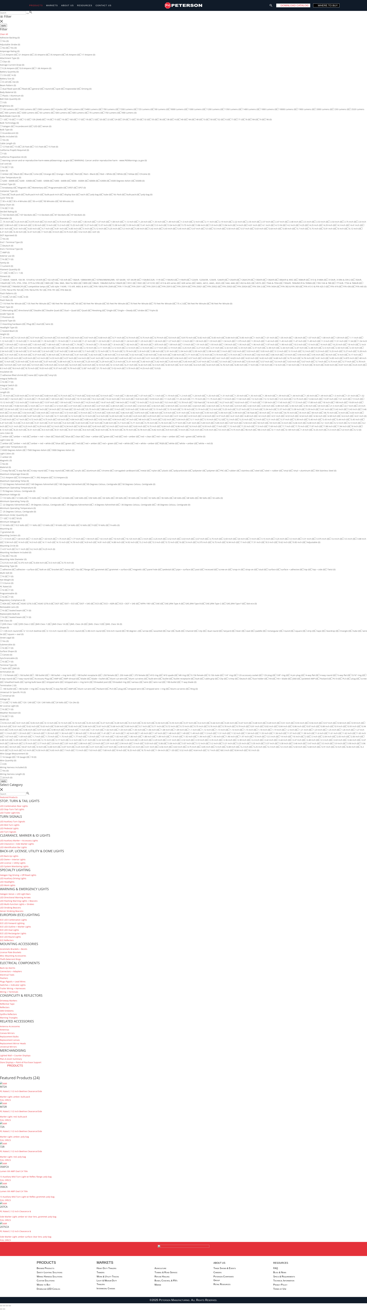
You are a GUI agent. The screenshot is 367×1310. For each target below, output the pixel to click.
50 (212, 119)
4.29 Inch (329, 225)
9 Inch (183, 429)
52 (220, 119)
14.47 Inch (106, 402)
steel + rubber (272, 470)
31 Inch (276, 412)
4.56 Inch (180, 358)
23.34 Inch (10, 409)
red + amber (130, 436)
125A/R (234, 279)
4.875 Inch (350, 358)
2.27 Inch (202, 347)
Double (39, 310)
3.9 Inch (215, 225)
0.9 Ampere (25, 477)
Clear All (4, 34)
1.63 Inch (24, 344)
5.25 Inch (114, 228)
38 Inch (316, 412)
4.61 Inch (19, 228)
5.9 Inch (36, 364)
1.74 (78, 344)
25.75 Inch (92, 409)
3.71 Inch (192, 354)
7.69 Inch (274, 426)
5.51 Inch (41, 423)
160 (72, 119)
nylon (42, 375)
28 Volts (120, 498)
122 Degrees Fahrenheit (15, 484)
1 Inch (75, 221)
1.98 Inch (285, 344)
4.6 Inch (346, 416)
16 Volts (54, 498)
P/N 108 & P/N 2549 (105, 286)
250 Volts (94, 498)
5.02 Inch (168, 419)
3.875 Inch (141, 412)
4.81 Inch (60, 228)
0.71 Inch (118, 337)
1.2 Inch (75, 341)
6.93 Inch (208, 426)
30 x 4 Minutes (21, 201)
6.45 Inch (98, 426)
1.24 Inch (144, 221)
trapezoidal (72, 88)
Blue (28, 174)
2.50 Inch (341, 347)
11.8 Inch (228, 399)
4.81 (95, 232)
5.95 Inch (50, 364)
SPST (82, 187)
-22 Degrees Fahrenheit (15, 504)
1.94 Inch (229, 344)
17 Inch (254, 402)
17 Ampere (88, 54)
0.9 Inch (105, 395)
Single (111, 310)
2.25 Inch (188, 347)
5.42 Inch (155, 228)
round (49, 88)
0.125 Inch (21, 337)
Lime (38, 174)
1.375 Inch (242, 341)
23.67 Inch (40, 409)
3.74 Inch (220, 354)
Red (78, 174)
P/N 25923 (228, 286)
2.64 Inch (198, 405)
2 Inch (198, 221)
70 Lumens (96, 112)
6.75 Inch (153, 426)
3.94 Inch (229, 225)
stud (40, 324)
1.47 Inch (299, 341)
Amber (7, 174)
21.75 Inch (103, 368)
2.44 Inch (286, 347)
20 (102, 119)
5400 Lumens (93, 109)
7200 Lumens (128, 109)
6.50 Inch (171, 364)
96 (269, 119)
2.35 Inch (253, 221)
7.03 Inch (266, 364)
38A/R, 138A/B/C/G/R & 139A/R (108, 283)
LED (36, 126)
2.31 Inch (216, 347)
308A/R (303, 279)
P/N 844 (65, 290)
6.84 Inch (167, 426)
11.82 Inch (242, 399)
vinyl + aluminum (303, 470)
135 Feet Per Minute (37, 303)
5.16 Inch (78, 361)
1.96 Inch (257, 344)
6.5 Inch (157, 364)
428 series (187, 283)
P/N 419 (335, 286)
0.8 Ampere (26, 68)
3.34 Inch (269, 409)
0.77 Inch (78, 395)
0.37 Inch (36, 337)
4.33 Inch (56, 358)
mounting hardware (13, 324)
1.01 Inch (271, 337)
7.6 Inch (279, 364)
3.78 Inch (248, 354)
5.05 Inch (35, 361)
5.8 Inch (9, 364)
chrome (106, 470)
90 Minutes (50, 201)
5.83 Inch (207, 423)
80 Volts (204, 498)
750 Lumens (112, 112)
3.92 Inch (196, 412)
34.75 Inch (290, 412)
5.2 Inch (231, 419)
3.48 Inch (109, 354)
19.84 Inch (20, 405)
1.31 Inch (226, 395)
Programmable (57, 187)
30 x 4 (6, 201)
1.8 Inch (117, 344)
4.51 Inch (152, 358)
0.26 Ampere (9, 68)
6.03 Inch (88, 364)
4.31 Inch (180, 416)
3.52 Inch (84, 232)
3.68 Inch (178, 354)
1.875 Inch (159, 344)
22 (110, 119)
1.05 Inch (285, 337)
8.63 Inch (101, 429)
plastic (166, 470)
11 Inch (169, 399)
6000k (93, 180)
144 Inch (121, 402)
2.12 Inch (118, 347)
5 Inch (87, 228)
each (84, 194)
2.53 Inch (322, 221)
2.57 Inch (34, 351)
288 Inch (106, 409)
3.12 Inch (280, 351)
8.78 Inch (144, 429)
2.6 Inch (47, 351)
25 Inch (78, 409)
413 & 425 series (169, 283)
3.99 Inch (239, 412)
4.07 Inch (34, 416)
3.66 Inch (42, 412)
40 (183, 119)
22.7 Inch (350, 405)
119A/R (183, 279)
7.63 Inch (293, 364)
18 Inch (352, 344)
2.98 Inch (213, 351)
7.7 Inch (287, 426)
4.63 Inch (34, 228)
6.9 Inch (194, 426)
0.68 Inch (104, 337)
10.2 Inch (97, 399)
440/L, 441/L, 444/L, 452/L (210, 283)
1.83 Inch (56, 399)
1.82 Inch (131, 344)
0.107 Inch (35, 395)
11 (19, 119)
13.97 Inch (50, 402)
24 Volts (67, 498)
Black (18, 174)
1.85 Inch (145, 344)
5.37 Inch (286, 419)
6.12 (357, 429)
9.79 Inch (73, 368)
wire (49, 324)
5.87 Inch (235, 423)
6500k (140, 180)
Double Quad (54, 310)
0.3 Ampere (9, 477)
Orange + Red (64, 174)
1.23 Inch (117, 341)
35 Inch (304, 412)
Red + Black (90, 174)
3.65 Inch (164, 354)
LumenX (7, 266)
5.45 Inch (183, 228)
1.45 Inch (285, 341)
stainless (247, 470)
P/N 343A (273, 286)
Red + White (107, 174)
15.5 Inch (170, 402)
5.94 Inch (249, 423)
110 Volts (8, 498)
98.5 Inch (263, 429)
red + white (125, 443)
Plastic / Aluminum (12, 95)
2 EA (5, 75)
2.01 (8, 347)
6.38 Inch (84, 426)
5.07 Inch (49, 361)
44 (191, 119)
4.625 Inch (236, 358)
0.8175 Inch (188, 337)
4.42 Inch (111, 358)
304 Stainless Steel (325, 470)
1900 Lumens (306, 109)
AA (15, 82)
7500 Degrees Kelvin (38, 450)
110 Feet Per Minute (13, 303)
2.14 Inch (132, 347)
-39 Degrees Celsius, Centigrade (47, 504)
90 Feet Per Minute (221, 303)
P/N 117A (124, 286)
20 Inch (322, 405)
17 (80, 119)
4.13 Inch (89, 416)
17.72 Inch (298, 402)
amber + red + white (42, 443)
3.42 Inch (94, 354)
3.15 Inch (294, 351)
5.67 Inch (307, 361)
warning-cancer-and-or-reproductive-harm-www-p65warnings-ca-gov (37, 160)
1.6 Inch (28, 399)
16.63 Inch (240, 402)
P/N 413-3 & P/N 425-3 (315, 286)
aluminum (92, 470)
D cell (6, 82)
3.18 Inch (187, 409)
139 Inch (65, 402)
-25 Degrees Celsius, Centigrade (19, 511)
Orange (48, 174)
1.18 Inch (48, 341)
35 (154, 119)
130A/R (260, 279)
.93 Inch (7, 337)
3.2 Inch (63, 225)
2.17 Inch (160, 347)
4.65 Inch (265, 358)
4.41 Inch (356, 225)
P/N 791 (52, 290)
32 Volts (153, 498)
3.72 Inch (206, 354)
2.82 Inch (253, 405)
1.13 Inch (19, 341)
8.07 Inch (345, 364)
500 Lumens (62, 112)
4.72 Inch (35, 419)
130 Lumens (9, 109)
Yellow (132, 174)
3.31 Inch (10, 354)
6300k (104, 180)
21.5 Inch (336, 405)
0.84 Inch (232, 337)
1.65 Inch (38, 344)
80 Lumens (161, 109)
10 (11, 119)
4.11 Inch (60, 416)
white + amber (188, 443)
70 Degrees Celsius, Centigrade (18, 491)
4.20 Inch (116, 416)
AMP (6, 252)
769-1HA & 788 (325, 283)
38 (169, 119)
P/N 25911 (138, 286)
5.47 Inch (197, 228)
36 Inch (330, 354)
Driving (86, 88)
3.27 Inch (90, 225)
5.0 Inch (346, 429)
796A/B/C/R (18, 286)
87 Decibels (61, 214)
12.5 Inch (285, 399)
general (37, 88)
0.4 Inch (49, 337)
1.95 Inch (243, 344)
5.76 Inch (165, 423)
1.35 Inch (254, 395)
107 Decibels (27, 214)
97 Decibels (78, 214)
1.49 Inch (172, 221)
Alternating (9, 310)
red (117, 436)
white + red (205, 443)
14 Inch (78, 402)
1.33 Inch (158, 221)
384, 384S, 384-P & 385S (67, 283)
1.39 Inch (257, 341)
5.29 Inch (106, 361)
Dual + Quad (71, 310)
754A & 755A (274, 283)
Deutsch (7, 245)
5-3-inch (333, 429)
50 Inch (262, 423)
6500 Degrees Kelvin (122, 180)
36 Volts (166, 498)
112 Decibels (44, 214)
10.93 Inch (155, 399)
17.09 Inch (268, 402)
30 (139, 119)
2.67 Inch (60, 351)
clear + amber (93, 436)
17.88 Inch (313, 402)
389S (87, 283)
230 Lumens (341, 109)
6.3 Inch (56, 426)
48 (198, 119)
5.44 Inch (342, 419)
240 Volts (80, 498)
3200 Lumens (29, 112)
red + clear (147, 436)
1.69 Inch (66, 344)
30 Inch (264, 412)
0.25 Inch (21, 221)
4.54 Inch (305, 416)
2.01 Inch (19, 347)
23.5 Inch (25, 409)
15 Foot (53, 146)
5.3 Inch (127, 228)
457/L (260, 283)
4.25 (303, 225)
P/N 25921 (198, 286)
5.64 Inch (274, 228)
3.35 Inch (24, 354)
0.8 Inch (173, 337)
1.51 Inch (340, 341)
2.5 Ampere (9, 54)
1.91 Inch (201, 344)
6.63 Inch (212, 364)
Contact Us (103, 5)
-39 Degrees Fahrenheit (79, 504)
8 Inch (57, 232)
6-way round (38, 470)
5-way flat (22, 470)
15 (56, 119)
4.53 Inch (291, 416)
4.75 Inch (293, 358)
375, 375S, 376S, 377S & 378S (27, 283)
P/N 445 (361, 286)
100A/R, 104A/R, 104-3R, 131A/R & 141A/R (23, 279)
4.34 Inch (208, 416)
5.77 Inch (348, 361)
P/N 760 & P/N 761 (35, 290)
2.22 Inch (239, 221)
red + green (187, 436)
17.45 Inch (283, 402)
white (201, 436)
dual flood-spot (11, 88)
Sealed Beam (10, 331)
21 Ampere (25, 54)
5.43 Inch (169, 228)
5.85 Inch (221, 423)
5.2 (221, 419)
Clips (6, 61)
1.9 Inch (187, 344)
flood (26, 88)
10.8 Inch (141, 399)
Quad (85, 310)
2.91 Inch (171, 351)
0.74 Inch (132, 337)
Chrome (144, 174)
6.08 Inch (313, 423)
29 (125, 119)
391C (131, 283)
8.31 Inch (34, 429)
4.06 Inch (19, 416)
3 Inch (51, 225)
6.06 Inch (299, 423)
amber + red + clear (42, 436)
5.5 (208, 228)
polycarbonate (182, 470)
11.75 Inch (213, 399)
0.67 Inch (90, 337)
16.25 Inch (338, 344)
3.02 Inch (238, 351)
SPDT (72, 187)
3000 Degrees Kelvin (62, 450)
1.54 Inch (15, 399)
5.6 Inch (279, 361)
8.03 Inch (331, 364)
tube (107, 194)
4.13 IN (280, 225)
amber (7, 436)
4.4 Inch (83, 358)
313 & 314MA (318, 279)
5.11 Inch (196, 419)
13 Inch (312, 344)
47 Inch (131, 419)
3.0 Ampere (60, 477)
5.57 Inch (246, 228)
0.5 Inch (49, 221)
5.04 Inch (182, 419)
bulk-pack (132, 194)
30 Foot (252, 412)
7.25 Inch (247, 426)
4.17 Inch (355, 354)
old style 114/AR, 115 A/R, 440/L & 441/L (71, 286)
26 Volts (107, 498)
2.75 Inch (350, 221)
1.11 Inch (355, 337)
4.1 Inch (267, 225)
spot (59, 88)
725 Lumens (145, 109)
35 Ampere (57, 54)
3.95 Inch (317, 354)
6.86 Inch (181, 426)
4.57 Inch (194, 358)
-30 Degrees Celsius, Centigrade (137, 504)
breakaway (9, 187)
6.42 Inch (144, 364)
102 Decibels (9, 214)
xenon (46, 126)
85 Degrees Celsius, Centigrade (103, 484)
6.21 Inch (130, 364)
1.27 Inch (173, 341)
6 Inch (342, 228)
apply (3, 25)
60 (78, 303)
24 (117, 119)
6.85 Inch (240, 364)
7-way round (56, 470)
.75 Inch (7, 221)
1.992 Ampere (43, 477)
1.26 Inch (159, 341)
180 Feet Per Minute (62, 303)
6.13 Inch (354, 423)
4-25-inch (146, 368)
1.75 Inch (104, 344)
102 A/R (52, 279)
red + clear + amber (167, 436)
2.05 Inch (62, 347)
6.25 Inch (29, 426)
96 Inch (250, 429)
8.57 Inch (75, 429)
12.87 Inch (329, 399)
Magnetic (23, 187)
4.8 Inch (62, 419)
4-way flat (8, 470)
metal (144, 470)
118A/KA (171, 279)
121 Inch (344, 399)
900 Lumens (128, 112)
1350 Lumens (233, 109)
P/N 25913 (168, 286)
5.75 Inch (315, 228)
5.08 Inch (63, 361)
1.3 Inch (186, 341)
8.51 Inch (60, 429)
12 (26, 119)
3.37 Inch (104, 225)
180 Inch (340, 402)
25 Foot (66, 409)
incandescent (23, 126)
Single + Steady (126, 310)
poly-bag (146, 194)
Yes (5, 41)
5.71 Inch (137, 423)
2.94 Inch (24, 225)
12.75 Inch (299, 399)
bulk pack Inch (33, 194)
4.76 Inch (307, 358)
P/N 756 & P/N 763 (12, 290)
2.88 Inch (10, 225)
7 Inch (46, 232)
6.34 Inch (19, 232)
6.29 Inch (43, 426)
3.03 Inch (252, 351)
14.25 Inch (91, 402)
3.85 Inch (112, 412)
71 (241, 119)
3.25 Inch (76, 225)
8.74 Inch (116, 429)
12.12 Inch (270, 399)
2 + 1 (19, 273)
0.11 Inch (277, 429)
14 (49, 119)
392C (141, 283)
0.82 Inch (203, 337)
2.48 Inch (295, 221)
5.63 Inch (260, 228)
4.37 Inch (70, 358)
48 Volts (191, 498)
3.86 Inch (202, 225)
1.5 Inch (186, 221)
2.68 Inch (75, 351)
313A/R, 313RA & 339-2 (340, 279)
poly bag (95, 194)
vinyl (52, 375)
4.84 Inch (76, 419)
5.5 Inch (218, 228)
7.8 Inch (306, 364)
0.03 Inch (21, 395)
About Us (67, 5)
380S (49, 283)
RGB (163, 443)
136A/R (272, 279)
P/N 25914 (183, 286)
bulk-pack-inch (53, 194)
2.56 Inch (19, 351)
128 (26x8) (37, 119)
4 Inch (241, 225)
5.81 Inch (329, 228)
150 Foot (199, 402)
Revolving (98, 310)
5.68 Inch (288, 228)
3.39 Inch (133, 225)
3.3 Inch (256, 409)
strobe (142, 310)
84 (255, 119)
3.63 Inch (150, 354)
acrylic (79, 470)
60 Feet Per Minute (94, 303)
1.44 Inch (297, 395)
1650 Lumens (27, 109)
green (108, 436)
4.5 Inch (138, 358)
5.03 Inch (21, 361)
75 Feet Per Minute (164, 303)
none (32, 375)
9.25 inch (196, 429)
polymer (212, 470)
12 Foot (7, 146)
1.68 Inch (52, 344)
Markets (52, 5)
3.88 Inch (155, 412)
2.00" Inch (87, 368)
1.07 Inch (102, 221)
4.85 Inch (75, 228)
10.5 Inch (299, 344)
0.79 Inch (160, 337)
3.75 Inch (188, 225)
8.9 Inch (171, 429)
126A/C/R (247, 279)
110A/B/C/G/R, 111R (152, 279)
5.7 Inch (301, 228)
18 (88, 119)
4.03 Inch (356, 412)
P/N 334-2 (258, 286)
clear (79, 436)
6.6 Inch (198, 364)
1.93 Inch (215, 344)
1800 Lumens (269, 109)
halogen (7, 126)
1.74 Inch (90, 344)
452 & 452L (247, 283)
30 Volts (133, 498)
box (5, 194)
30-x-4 (36, 201)
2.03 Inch (34, 347)
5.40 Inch (141, 228)
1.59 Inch (10, 344)
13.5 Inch (21, 402)
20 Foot (27, 146)
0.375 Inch (35, 221)
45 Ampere (72, 54)
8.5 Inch (47, 429)
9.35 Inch (210, 429)
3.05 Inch (266, 351)
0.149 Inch (292, 429)
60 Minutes (66, 201)
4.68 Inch (279, 358)
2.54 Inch (336, 221)
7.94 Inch (343, 426)
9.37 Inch (59, 368)
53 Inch (274, 423)
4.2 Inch (292, 225)
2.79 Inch (130, 351)
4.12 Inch (75, 416)
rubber (234, 470)
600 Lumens (79, 112)
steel (258, 470)
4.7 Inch (47, 228)
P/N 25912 (153, 286)
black (59, 436)
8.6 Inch (17, 368)
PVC (223, 470)
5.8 (157, 368)
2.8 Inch (143, 351)
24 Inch (54, 409)
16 (64, 119)
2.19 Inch (225, 221)
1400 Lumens (251, 109)
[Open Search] (271, 5)
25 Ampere (41, 54)
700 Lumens (110, 109)
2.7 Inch (88, 351)
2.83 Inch (267, 405)
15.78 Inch (184, 402)
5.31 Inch (133, 361)
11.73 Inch (198, 399)
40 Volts (179, 498)
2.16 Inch (146, 347)
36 (162, 119)
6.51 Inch (185, 364)
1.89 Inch (174, 344)
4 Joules (60, 109)
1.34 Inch (228, 341)
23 (12, 296)
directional (25, 310)
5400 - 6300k (44, 180)
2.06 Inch (76, 347)
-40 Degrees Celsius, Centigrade (173, 504)
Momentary (39, 187)
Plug (30, 324)
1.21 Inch (89, 341)
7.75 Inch (301, 426)
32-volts (217, 498)
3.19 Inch (202, 409)
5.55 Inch (252, 361)
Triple (153, 310)
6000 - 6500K (79, 180)
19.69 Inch (354, 402)
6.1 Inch (326, 423)
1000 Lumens (196, 109)
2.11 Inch (211, 221)
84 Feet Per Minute (198, 303)
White (121, 174)
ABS (69, 470)
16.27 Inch (225, 402)
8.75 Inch (70, 232)
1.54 (352, 341)
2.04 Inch (48, 347)
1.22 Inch (103, 341)
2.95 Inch (38, 225)
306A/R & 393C (287, 279)
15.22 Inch (155, 402)
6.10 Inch (102, 364)
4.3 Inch (342, 225)
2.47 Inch (281, 221)
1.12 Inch (130, 221)
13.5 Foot (40, 146)
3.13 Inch (159, 409)
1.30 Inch (200, 341)
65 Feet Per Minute (117, 303)
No (5, 47)
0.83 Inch (217, 337)
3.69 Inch (56, 412)
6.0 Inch (74, 364)
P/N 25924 (243, 286)
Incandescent (10, 133)
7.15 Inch (233, 426)
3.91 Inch (182, 412)
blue (69, 436)
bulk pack (17, 194)
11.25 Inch (183, 399)
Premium (8, 317)
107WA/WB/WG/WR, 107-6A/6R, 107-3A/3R (117, 279)
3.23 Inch (321, 351)
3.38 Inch (119, 225)
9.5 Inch (223, 429)
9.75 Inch (237, 429)
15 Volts (34, 498)
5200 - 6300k (27, 180)
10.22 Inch (112, 399)
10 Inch (69, 399)
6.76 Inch (226, 364)
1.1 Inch (157, 395)
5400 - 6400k (61, 180)
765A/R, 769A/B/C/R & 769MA (299, 283)
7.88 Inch (329, 426)
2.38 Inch (272, 347)
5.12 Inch (100, 228)
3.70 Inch (132, 368)
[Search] (28, 13)
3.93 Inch (210, 412)
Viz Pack (118, 194)
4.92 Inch (104, 419)
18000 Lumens (287, 109)
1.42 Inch (271, 341)
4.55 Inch (166, 358)
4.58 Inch (333, 416)
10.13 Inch (83, 399)
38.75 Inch (330, 412)
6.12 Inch (355, 228)
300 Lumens (11, 112)
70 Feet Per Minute (140, 303)
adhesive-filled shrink (14, 375)
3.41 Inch (147, 225)
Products (36, 5)
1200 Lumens (214, 109)
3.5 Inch (160, 225)
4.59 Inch (208, 358)
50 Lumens (46, 112)
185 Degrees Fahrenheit (71, 484)
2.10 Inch (90, 347)
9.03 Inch (45, 368)
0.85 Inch (246, 337)
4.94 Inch (118, 419)
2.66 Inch (212, 405)
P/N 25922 (213, 286)
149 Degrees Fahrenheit (43, 484)
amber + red (21, 436)
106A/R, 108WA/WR (83, 279)
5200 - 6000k (9, 180)
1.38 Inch (268, 395)
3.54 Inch (174, 225)
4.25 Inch (315, 225)
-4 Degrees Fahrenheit (105, 504)
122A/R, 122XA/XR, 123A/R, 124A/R (209, 279)
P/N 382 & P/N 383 (291, 286)
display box (71, 194)
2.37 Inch (267, 221)
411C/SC (152, 283)
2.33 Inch (244, 347)
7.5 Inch (261, 426)
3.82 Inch (262, 354)
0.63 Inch (76, 337)
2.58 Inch (171, 405)
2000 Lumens (324, 109)
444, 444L (232, 283)
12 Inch (256, 399)
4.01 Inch (254, 225)
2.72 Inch (101, 351)
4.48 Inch (250, 416)
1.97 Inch (271, 344)
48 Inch (143, 419)
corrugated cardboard (126, 470)
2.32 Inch (230, 347)
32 (146, 119)
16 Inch (325, 344)
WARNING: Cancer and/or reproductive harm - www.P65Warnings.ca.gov (110, 160)
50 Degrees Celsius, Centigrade (138, 484)
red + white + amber (145, 443)
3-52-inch (118, 368)
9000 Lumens (178, 109)
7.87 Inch (315, 426)
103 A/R (64, 279)
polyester (198, 470)
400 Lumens (75, 109)
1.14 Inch (34, 341)
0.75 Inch (63, 221)
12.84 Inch (314, 399)
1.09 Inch (341, 337)
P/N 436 (348, 286)
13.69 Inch (35, 402)
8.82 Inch (158, 429)
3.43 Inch (354, 409)
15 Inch (141, 402)
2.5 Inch (308, 221)
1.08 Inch (116, 221)
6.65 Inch (139, 426)
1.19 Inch (62, 341)
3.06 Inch (145, 409)
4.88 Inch (90, 419)
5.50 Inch (232, 228)
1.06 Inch (88, 221)
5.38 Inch (300, 419)
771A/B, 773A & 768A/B (348, 283)
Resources (84, 5)
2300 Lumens (45, 109)
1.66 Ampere (43, 68)
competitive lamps (38, 286)
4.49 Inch (125, 358)
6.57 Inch (34, 232)
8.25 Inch (359, 364)
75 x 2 (181, 303)
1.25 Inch (145, 341)
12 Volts (21, 498)
